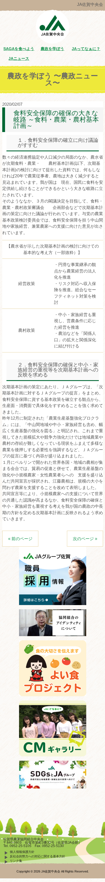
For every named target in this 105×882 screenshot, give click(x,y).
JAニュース (18, 59)
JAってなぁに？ (86, 49)
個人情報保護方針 (22, 851)
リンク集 (16, 860)
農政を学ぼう (52, 49)
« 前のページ (20, 538)
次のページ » (85, 538)
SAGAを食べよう (18, 49)
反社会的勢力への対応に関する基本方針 (37, 856)
